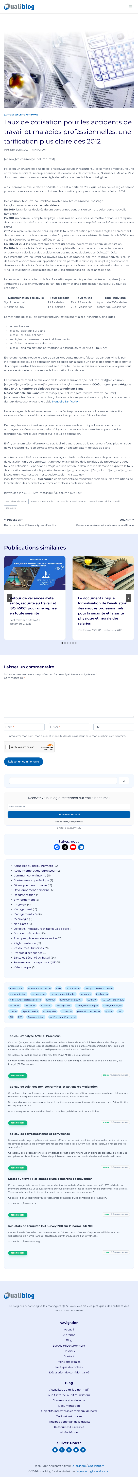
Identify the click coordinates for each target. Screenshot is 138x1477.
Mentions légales (69, 1361)
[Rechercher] (124, 780)
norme (13, 1011)
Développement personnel (32, 890)
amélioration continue (39, 988)
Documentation (24, 894)
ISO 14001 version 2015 (113, 999)
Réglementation (25, 943)
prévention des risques (88, 1011)
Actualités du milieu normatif (33, 865)
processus (67, 1011)
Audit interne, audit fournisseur (35, 870)
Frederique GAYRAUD (27, 620)
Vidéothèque (22, 967)
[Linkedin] (69, 1449)
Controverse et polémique (31, 880)
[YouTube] (76, 1449)
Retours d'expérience (28, 953)
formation (86, 994)
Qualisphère (96, 1465)
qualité (109, 1011)
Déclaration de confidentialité (69, 1372)
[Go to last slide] (9, 598)
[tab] (62, 643)
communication (18, 994)
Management (23, 909)
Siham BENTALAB (18, 150)
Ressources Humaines (29, 948)
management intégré (87, 1005)
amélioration (16, 988)
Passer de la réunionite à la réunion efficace (105, 523)
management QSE (112, 1005)
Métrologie (21, 919)
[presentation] (34, 573)
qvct (120, 1011)
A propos (69, 1335)
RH (11, 1017)
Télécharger (18, 1076)
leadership (46, 1005)
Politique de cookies (69, 1367)
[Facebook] (55, 1449)
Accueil (69, 1329)
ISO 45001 (30, 1005)
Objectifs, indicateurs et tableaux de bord (41, 928)
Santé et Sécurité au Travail (21, 115)
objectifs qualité (30, 1011)
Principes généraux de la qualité (35, 938)
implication (102, 994)
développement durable (63, 994)
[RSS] (83, 1449)
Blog (69, 1340)
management (64, 1005)
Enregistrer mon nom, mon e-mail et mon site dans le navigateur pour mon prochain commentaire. (67, 735)
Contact (69, 1356)
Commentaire (14, 677)
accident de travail (16, 501)
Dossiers (69, 1351)
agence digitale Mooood (93, 1471)
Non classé (21, 923)
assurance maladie (42, 501)
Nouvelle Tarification (66, 401)
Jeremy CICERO (91, 630)
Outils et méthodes (27, 933)
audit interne (72, 988)
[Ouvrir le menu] (130, 7)
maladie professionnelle (71, 501)
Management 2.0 (25, 914)
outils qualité (49, 1011)
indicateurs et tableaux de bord (25, 999)
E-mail (55, 727)
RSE (20, 1017)
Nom (9, 727)
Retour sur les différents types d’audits (30, 523)
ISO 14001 (91, 999)
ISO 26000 (15, 1005)
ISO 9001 (50, 999)
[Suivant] (128, 598)
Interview (20, 904)
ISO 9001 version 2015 (71, 999)
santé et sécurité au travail (105, 501)
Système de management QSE (35, 962)
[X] (62, 1449)
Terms (67, 828)
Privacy (77, 828)
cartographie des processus (99, 988)
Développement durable (30, 885)
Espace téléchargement (69, 1345)
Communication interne (30, 875)
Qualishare (79, 1465)
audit (58, 988)
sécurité (11, 508)
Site (97, 727)
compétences (38, 994)
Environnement (24, 899)
